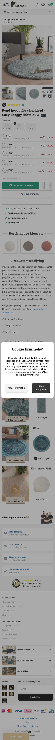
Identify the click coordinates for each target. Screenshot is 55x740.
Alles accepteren (41, 388)
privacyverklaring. (30, 374)
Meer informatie (16, 387)
